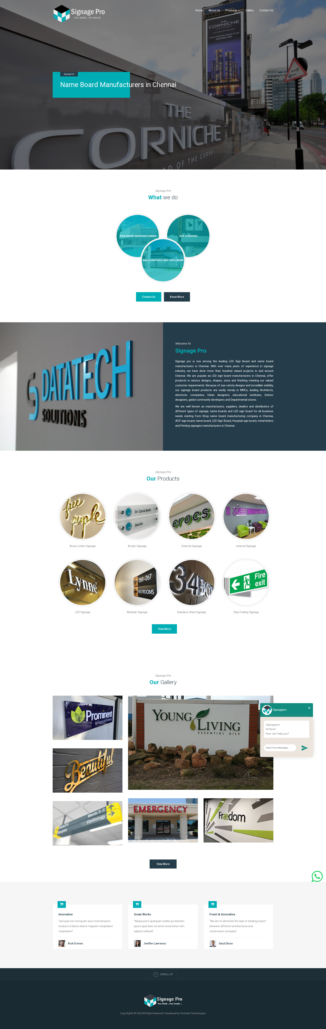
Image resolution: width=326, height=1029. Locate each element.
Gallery (249, 10)
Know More (177, 296)
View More (164, 628)
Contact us (148, 296)
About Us (214, 10)
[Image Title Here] (82, 516)
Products (231, 10)
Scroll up (166, 974)
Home (199, 10)
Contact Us (266, 10)
